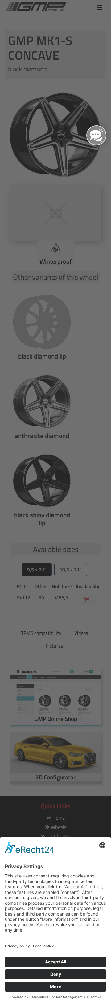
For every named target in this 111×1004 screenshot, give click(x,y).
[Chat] (96, 135)
